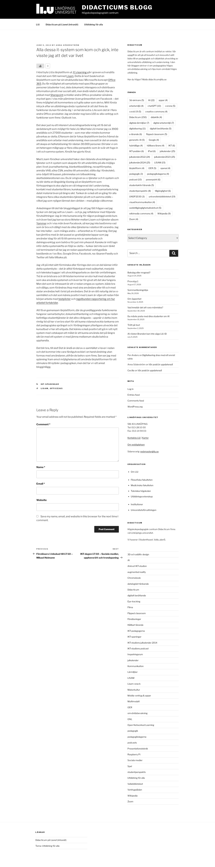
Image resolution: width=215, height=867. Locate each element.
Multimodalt (133, 701)
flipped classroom (156, 134)
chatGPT (154, 105)
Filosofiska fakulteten (142, 479)
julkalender (167, 151)
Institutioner (137, 504)
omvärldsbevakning (137, 713)
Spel (129, 766)
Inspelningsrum (135, 654)
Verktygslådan (134, 789)
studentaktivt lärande (141, 185)
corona (170, 105)
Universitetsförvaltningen (143, 510)
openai (165, 168)
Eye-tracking (133, 601)
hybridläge (136, 145)
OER (152, 168)
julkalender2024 (139, 162)
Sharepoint (56, 94)
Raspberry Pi (133, 754)
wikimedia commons (141, 213)
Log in (130, 389)
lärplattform (136, 168)
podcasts (132, 742)
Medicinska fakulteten (142, 485)
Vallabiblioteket (135, 783)
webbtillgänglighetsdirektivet (145, 207)
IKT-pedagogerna (136, 631)
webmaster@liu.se (149, 451)
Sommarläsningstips (137, 290)
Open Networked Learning (140, 725)
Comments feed (135, 400)
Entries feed (133, 394)
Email (40, 483)
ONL (129, 719)
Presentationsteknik (137, 748)
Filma (130, 607)
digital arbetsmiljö (163, 122)
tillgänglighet (163, 190)
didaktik (156, 117)
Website (41, 500)
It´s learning (80, 72)
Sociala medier (134, 760)
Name (40, 467)
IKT (171, 145)
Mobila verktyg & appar (139, 695)
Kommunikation (135, 666)
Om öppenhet (134, 298)
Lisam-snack (134, 683)
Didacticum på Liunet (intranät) (62, 24)
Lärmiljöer (132, 672)
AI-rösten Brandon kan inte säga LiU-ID (147, 333)
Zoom (133, 219)
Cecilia (130, 370)
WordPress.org (135, 406)
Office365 (56, 388)
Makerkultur (133, 689)
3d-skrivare (136, 100)
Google (154, 139)
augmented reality (136, 572)
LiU (38, 24)
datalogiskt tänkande (138, 583)
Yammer (41, 223)
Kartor (145, 437)
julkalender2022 (139, 156)
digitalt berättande (160, 128)
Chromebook (134, 577)
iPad (152, 151)
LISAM (44, 388)
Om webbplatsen (136, 444)
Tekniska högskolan (141, 491)
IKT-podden (136, 151)
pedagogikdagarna (158, 173)
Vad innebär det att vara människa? (145, 307)
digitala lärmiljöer (139, 122)
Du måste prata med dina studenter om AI (148, 316)
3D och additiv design (138, 554)
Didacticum (138, 117)
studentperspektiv (140, 190)
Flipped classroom (136, 613)
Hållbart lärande (135, 625)
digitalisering (137, 128)
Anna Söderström (67, 45)
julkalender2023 (164, 156)
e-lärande (135, 134)
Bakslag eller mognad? (138, 272)
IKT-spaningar (50, 384)
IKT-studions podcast (138, 648)
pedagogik (136, 173)
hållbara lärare (155, 145)
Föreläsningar (134, 619)
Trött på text (133, 325)
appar (163, 100)
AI (151, 100)
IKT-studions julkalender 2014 (142, 642)
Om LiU (134, 471)
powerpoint (153, 179)
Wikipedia (164, 213)
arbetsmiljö (136, 105)
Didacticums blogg (117, 7)
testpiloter (64, 298)
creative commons (156, 111)
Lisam (70, 76)
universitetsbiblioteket (162, 196)
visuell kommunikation (142, 202)
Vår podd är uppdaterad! (161, 364)
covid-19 (135, 111)
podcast (135, 179)
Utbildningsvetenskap (142, 496)
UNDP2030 (137, 196)
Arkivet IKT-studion (137, 566)
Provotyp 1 (132, 281)
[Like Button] (40, 66)
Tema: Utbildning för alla (47, 845)
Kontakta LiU (134, 437)
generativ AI (137, 139)
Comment (43, 424)
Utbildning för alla (93, 24)
